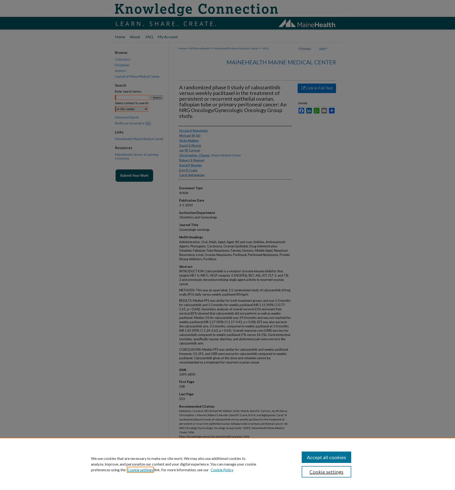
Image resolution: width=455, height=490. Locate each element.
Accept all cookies (326, 457)
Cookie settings (140, 469)
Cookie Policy (222, 469)
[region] (227, 464)
